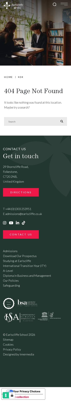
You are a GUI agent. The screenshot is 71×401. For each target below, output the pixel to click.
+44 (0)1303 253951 (18, 209)
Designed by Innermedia (18, 354)
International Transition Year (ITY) (24, 266)
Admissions (10, 251)
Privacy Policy (12, 349)
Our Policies (11, 280)
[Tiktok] (23, 223)
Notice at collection (16, 397)
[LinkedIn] (17, 223)
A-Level (8, 270)
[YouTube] (11, 223)
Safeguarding (11, 285)
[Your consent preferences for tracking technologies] (12, 395)
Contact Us (21, 234)
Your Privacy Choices (26, 391)
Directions (21, 192)
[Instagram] (4, 223)
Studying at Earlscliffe (17, 261)
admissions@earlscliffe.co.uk (23, 214)
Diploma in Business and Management (27, 275)
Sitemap (8, 339)
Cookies (8, 344)
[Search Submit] (54, 4)
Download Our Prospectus (20, 256)
